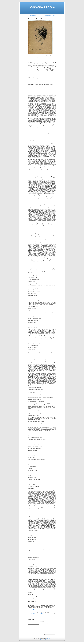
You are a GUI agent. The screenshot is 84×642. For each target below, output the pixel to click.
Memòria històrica (34, 613)
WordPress (48, 638)
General (30, 613)
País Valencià (39, 613)
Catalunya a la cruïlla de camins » (50, 15)
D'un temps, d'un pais (42, 7)
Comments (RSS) (44, 639)
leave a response (43, 614)
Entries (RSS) (39, 639)
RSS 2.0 (35, 614)
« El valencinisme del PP (32, 15)
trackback (48, 614)
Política (42, 613)
